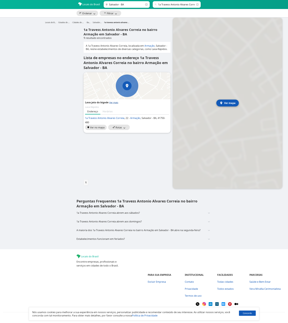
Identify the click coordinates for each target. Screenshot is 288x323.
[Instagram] (204, 305)
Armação (149, 45)
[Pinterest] (230, 305)
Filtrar (110, 13)
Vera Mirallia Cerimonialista (265, 288)
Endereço (92, 111)
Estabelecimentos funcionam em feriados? (100, 239)
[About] (217, 305)
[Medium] (236, 305)
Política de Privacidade (145, 315)
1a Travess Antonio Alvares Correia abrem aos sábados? (108, 212)
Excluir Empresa (157, 281)
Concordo (247, 313)
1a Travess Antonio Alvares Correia (104, 118)
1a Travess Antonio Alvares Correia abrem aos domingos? (109, 221)
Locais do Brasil (91, 4)
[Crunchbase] (211, 305)
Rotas (118, 127)
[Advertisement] (127, 156)
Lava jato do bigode (96, 102)
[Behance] (224, 305)
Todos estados (225, 288)
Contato (189, 281)
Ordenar (87, 13)
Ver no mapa (97, 127)
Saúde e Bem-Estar (260, 281)
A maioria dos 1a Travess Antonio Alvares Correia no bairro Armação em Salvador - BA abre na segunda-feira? (138, 230)
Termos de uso (193, 295)
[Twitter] (198, 305)
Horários (108, 111)
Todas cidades (225, 281)
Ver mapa (230, 103)
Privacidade (191, 288)
